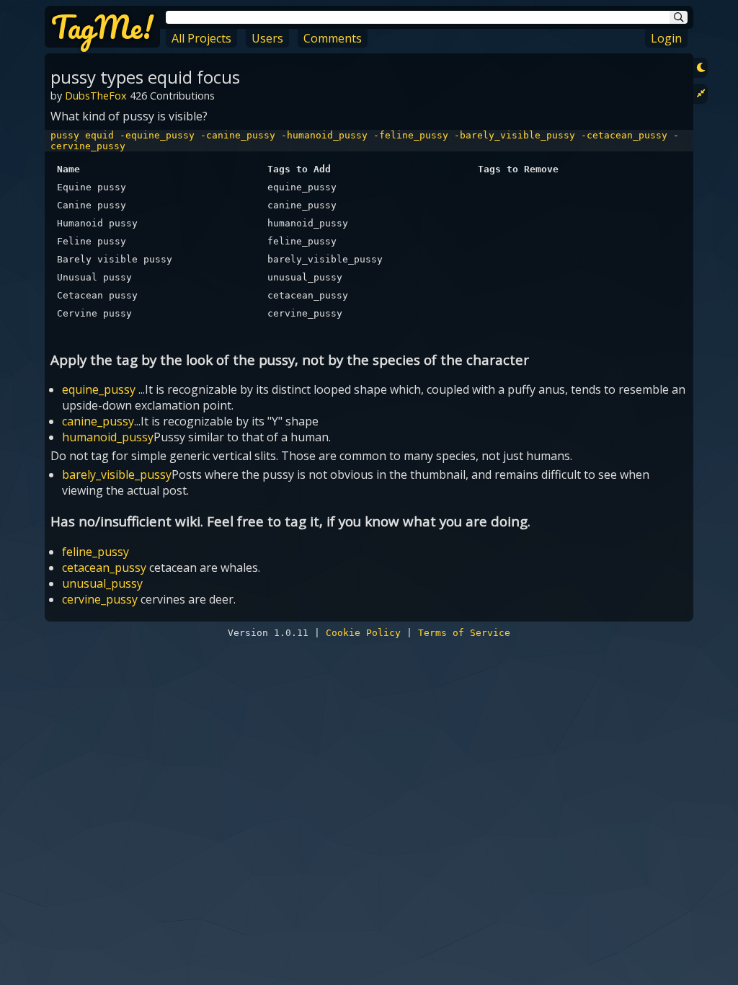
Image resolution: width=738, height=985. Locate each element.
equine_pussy (98, 389)
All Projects (201, 38)
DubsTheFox (96, 95)
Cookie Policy (363, 632)
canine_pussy (98, 421)
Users (267, 38)
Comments (332, 38)
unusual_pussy (102, 583)
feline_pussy (95, 552)
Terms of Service (464, 632)
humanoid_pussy (108, 437)
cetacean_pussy (104, 567)
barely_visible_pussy (117, 474)
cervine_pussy (100, 599)
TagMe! (102, 26)
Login (666, 38)
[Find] (679, 17)
